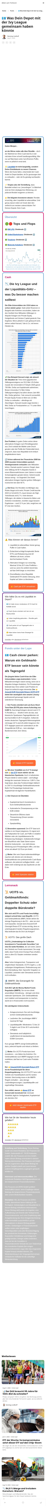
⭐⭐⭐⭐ (12, 1127)
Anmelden (8, 639)
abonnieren (17, 639)
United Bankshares (15, 234)
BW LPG (10, 229)
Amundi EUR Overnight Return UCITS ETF (22, 692)
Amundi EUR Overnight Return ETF (24, 1067)
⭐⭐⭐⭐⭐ (13, 1124)
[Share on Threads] (10, 42)
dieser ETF (27, 1090)
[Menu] (43, 3)
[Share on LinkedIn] (14, 42)
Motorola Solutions (15, 245)
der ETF (14, 772)
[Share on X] (6, 42)
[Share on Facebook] (3, 42)
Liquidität (11, 167)
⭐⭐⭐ (11, 1130)
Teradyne (11, 240)
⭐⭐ (10, 1133)
